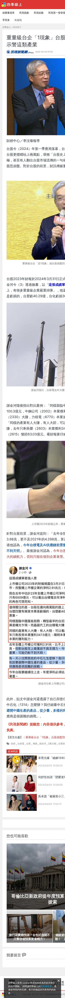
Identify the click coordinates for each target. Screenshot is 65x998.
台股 (28, 743)
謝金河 (42, 743)
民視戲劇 (24, 12)
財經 (13, 743)
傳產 (35, 743)
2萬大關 (52, 743)
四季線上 (6, 27)
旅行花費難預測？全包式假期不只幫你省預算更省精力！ (29, 937)
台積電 (20, 743)
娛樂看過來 (8, 12)
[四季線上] (12, 4)
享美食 (6, 19)
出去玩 (18, 19)
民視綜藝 (39, 12)
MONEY (17, 27)
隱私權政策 (46, 986)
